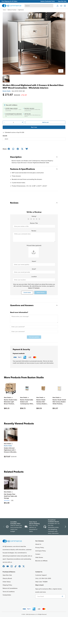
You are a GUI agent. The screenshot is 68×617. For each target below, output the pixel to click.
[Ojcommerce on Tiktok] (16, 565)
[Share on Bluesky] (27, 149)
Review (34, 231)
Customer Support (41, 575)
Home (4, 9)
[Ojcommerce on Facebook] (4, 565)
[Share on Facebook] (9, 149)
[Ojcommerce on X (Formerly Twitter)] (23, 565)
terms (30, 288)
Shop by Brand (7, 578)
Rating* (34, 216)
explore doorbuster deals (48, 1)
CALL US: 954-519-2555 (43, 578)
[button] (28, 219)
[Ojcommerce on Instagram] (12, 565)
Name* (34, 261)
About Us (38, 544)
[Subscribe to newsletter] (62, 596)
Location (34, 276)
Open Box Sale (7, 575)
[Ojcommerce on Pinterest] (20, 565)
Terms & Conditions (9, 591)
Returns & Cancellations (10, 588)
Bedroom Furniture (12, 9)
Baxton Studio (7, 91)
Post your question (34, 337)
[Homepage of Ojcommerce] (12, 6)
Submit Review (40, 292)
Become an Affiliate (41, 561)
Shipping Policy (7, 585)
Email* (34, 269)
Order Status (7, 581)
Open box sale (62, 1)
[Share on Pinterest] (18, 149)
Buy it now (34, 127)
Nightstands (21, 9)
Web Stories (39, 557)
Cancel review (27, 292)
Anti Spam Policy (40, 551)
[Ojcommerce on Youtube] (8, 565)
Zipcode (5, 135)
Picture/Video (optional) (34, 245)
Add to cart (45, 122)
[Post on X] (22, 149)
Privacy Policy (39, 547)
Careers (37, 554)
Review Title (34, 223)
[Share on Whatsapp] (13, 149)
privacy (37, 288)
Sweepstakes (7, 595)
